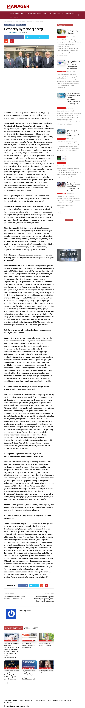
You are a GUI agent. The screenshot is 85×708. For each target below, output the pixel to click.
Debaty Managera (20, 22)
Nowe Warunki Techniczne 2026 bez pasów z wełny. (28, 645)
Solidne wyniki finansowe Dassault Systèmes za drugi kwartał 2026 (73, 133)
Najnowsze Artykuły (10, 24)
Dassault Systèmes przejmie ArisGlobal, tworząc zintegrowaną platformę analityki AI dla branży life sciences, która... (74, 99)
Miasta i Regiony (41, 700)
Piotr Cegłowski (12, 32)
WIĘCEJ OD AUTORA (31, 628)
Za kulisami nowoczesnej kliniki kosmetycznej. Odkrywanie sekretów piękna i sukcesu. (43, 599)
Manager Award (58, 700)
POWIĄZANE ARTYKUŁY (13, 628)
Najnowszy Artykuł (21, 24)
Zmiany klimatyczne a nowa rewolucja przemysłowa (14, 598)
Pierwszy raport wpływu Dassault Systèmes (72, 32)
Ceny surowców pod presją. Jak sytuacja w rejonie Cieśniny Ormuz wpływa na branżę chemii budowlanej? (29, 675)
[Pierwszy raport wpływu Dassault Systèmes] (61, 31)
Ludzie (21, 700)
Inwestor (23, 13)
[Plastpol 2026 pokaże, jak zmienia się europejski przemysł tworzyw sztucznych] (61, 184)
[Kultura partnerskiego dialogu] (46, 664)
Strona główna (8, 22)
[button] (78, 15)
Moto (39, 13)
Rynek (15, 700)
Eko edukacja (14, 17)
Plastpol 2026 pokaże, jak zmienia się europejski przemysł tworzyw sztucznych (73, 186)
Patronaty (67, 700)
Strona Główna (14, 13)
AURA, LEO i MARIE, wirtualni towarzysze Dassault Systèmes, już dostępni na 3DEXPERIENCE (74, 64)
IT (62, 13)
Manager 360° (47, 13)
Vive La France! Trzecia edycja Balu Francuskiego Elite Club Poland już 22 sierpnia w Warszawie (11, 675)
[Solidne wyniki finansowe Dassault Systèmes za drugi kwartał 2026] (61, 131)
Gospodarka (32, 13)
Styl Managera (69, 13)
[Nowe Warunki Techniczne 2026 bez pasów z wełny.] (29, 637)
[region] (69, 255)
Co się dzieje (56, 13)
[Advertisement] (56, 7)
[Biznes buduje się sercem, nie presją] (46, 637)
